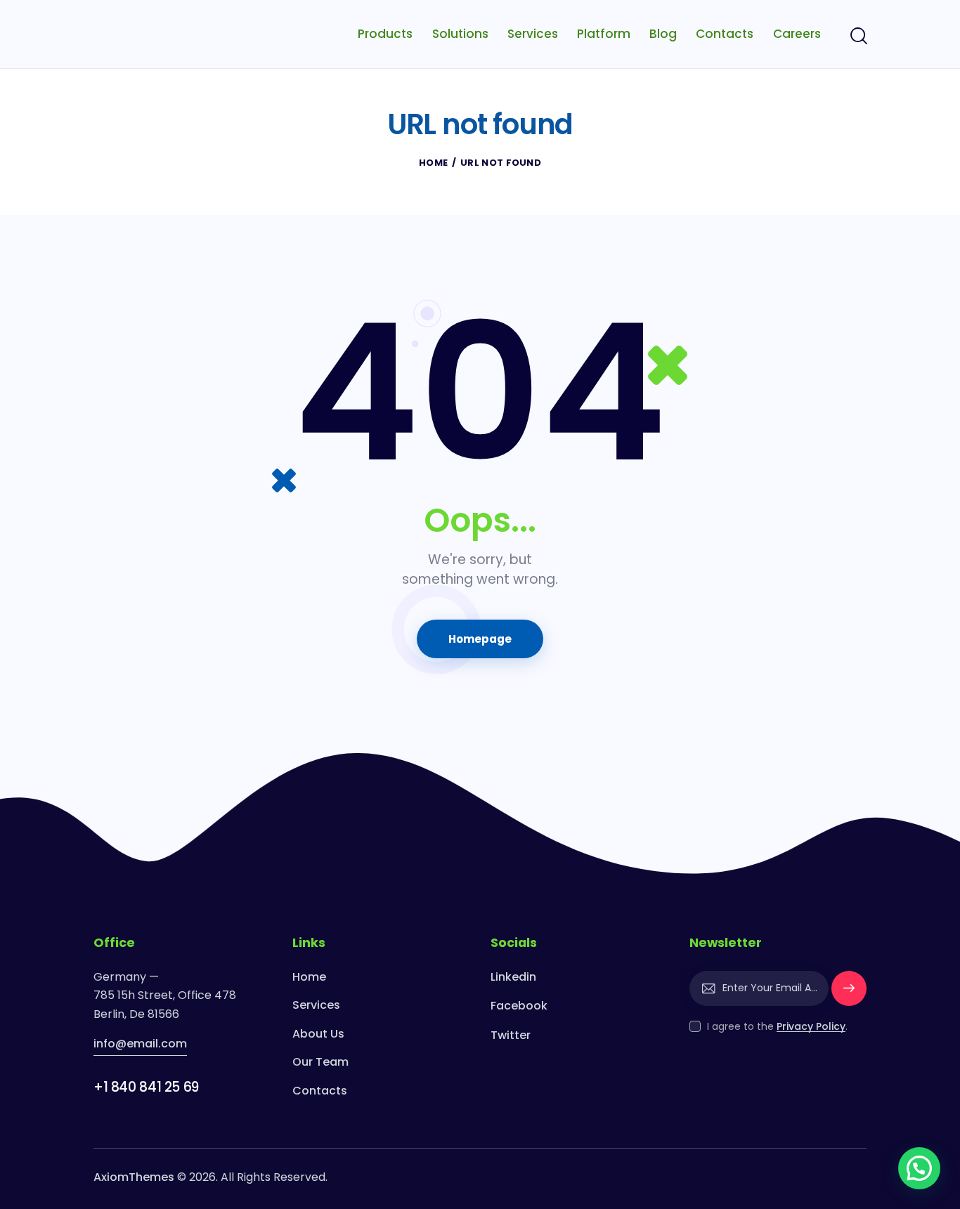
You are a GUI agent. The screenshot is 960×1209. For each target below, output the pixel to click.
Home (433, 163)
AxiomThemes (133, 1177)
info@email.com (140, 1043)
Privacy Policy (811, 1026)
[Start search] (858, 36)
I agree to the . (777, 1026)
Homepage (480, 639)
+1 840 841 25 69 (146, 1087)
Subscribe (849, 994)
